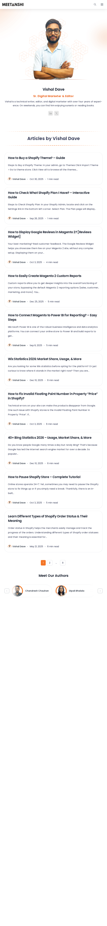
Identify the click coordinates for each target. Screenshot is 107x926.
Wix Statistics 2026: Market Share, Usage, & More (45, 359)
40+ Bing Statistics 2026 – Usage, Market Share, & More (49, 438)
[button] (6, 591)
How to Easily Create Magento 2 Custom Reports (44, 276)
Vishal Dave (18, 179)
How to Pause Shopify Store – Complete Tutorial (44, 477)
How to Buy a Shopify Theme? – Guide (36, 158)
